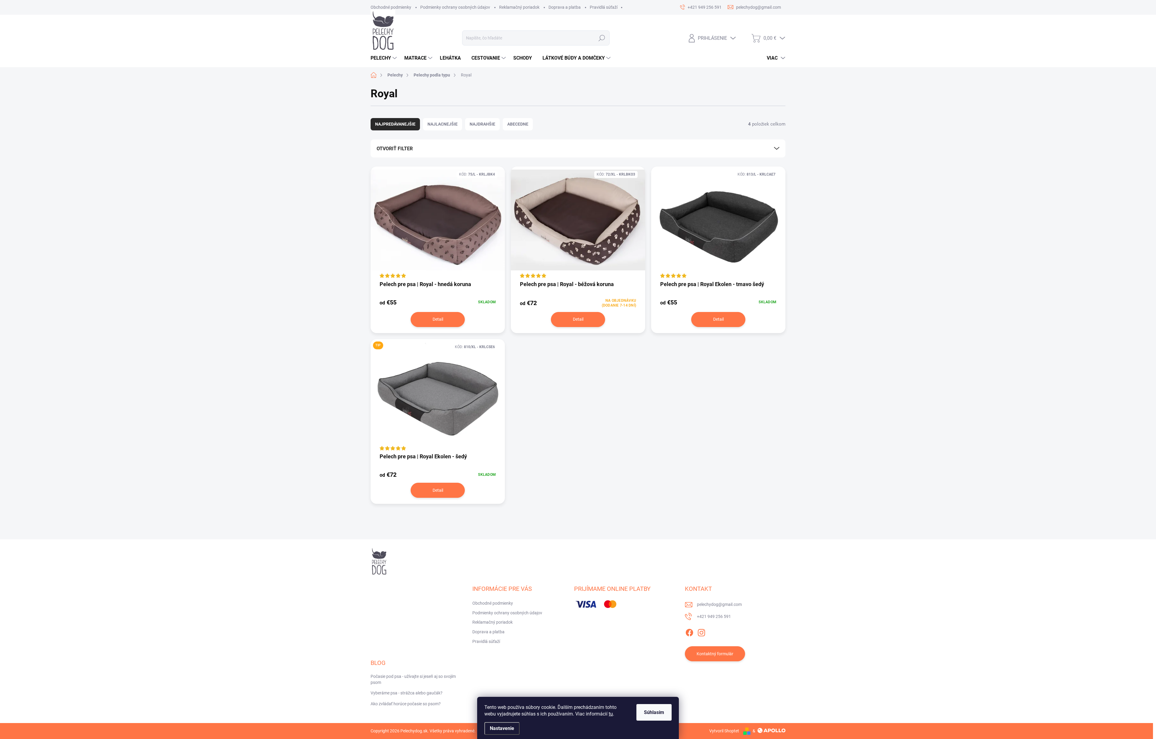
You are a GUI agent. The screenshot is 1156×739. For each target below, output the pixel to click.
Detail (438, 319)
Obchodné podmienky (391, 7)
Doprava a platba (564, 7)
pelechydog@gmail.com (719, 604)
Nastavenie (502, 728)
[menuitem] (384, 58)
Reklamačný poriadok (519, 7)
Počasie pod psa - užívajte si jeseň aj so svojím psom (413, 679)
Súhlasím (654, 712)
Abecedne (517, 124)
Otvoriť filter (395, 148)
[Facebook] (689, 631)
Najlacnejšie (442, 124)
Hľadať (601, 38)
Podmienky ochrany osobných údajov (455, 7)
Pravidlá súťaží (603, 7)
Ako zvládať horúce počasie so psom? (406, 703)
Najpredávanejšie (395, 124)
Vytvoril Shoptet (724, 730)
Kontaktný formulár (715, 653)
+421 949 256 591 (714, 616)
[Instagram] (701, 631)
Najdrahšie (482, 124)
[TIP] (438, 395)
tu (611, 714)
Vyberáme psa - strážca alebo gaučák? (407, 693)
